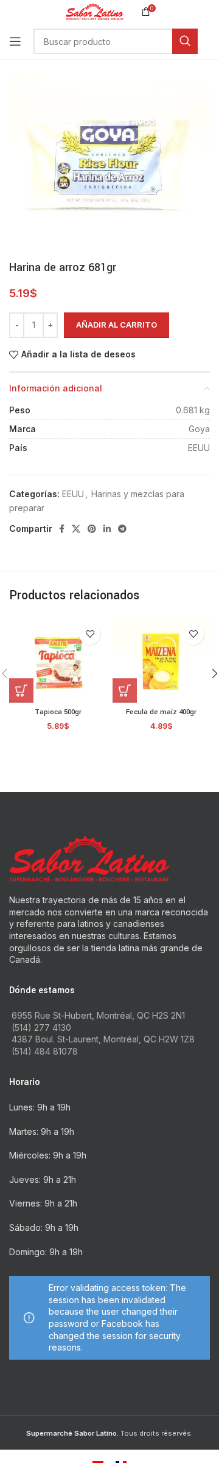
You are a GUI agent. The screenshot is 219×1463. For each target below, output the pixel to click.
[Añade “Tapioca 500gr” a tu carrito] (21, 690)
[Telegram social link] (122, 529)
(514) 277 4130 (41, 1027)
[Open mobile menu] (15, 41)
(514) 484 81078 (45, 1051)
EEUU (73, 494)
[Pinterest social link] (92, 529)
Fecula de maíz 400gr (161, 712)
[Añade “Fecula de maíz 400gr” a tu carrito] (125, 690)
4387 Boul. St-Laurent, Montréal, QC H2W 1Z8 (103, 1039)
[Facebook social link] (61, 529)
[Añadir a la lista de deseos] (89, 634)
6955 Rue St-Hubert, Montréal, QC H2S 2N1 (98, 1015)
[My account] (210, 41)
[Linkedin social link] (107, 529)
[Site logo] (94, 10)
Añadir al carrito (116, 324)
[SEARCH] (185, 41)
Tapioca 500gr (58, 712)
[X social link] (76, 529)
